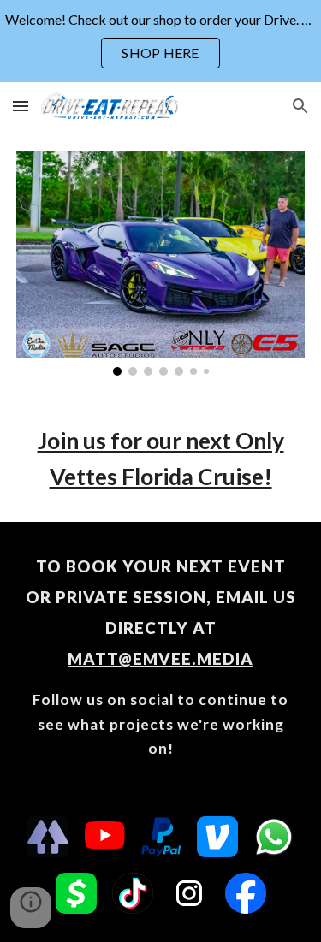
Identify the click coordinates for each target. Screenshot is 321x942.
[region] (160, 41)
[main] (161, 459)
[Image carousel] (161, 263)
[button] (20, 105)
